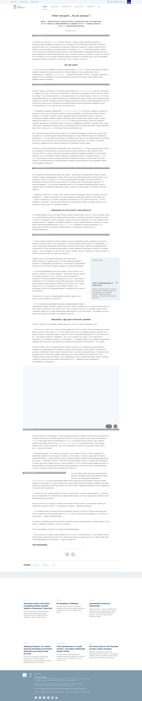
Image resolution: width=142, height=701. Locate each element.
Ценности (78, 6)
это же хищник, (58, 74)
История (91, 600)
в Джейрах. (81, 69)
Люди (44, 6)
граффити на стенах (65, 224)
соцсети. (57, 332)
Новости (90, 6)
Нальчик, (67, 514)
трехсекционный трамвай (68, 443)
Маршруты (66, 6)
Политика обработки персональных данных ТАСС (72, 688)
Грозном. (68, 441)
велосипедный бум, (39, 480)
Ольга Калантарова (39, 545)
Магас (79, 49)
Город (53, 565)
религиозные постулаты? (58, 120)
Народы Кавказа (61, 643)
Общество (45, 565)
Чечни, (34, 441)
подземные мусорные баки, (72, 111)
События (55, 6)
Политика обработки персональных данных (46, 688)
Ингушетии (55, 42)
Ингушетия (36, 565)
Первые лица (35, 2)
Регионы (14, 2)
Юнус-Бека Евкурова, (85, 91)
